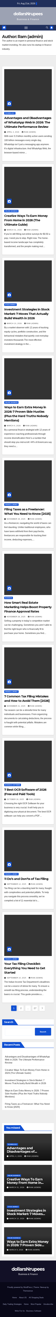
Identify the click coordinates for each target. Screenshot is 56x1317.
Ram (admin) (30, 132)
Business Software (12, 785)
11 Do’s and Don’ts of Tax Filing (26, 879)
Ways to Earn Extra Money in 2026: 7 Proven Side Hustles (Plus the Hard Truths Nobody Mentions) (27, 1093)
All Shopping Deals (36, 1298)
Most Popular (36, 1304)
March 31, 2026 (14, 230)
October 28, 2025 (15, 799)
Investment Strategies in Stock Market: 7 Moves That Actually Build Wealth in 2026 (26, 314)
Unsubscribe (48, 1304)
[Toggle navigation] (26, 28)
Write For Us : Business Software (28, 1311)
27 (35, 1008)
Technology (10, 113)
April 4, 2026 (13, 132)
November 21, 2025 (16, 706)
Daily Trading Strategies (12, 1304)
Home (14, 1298)
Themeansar (28, 1291)
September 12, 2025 (17, 884)
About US (23, 1298)
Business (8, 598)
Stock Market (10, 304)
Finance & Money (11, 504)
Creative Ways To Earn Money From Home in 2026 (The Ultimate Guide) (26, 220)
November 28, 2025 (16, 519)
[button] (47, 27)
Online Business (11, 211)
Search (8, 1022)
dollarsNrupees (28, 13)
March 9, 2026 (14, 426)
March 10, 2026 (14, 323)
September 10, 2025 (17, 978)
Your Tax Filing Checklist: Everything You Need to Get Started (24, 968)
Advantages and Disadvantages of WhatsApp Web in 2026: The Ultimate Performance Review (27, 122)
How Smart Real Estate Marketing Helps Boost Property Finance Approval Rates (28, 607)
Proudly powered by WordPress (20, 1287)
